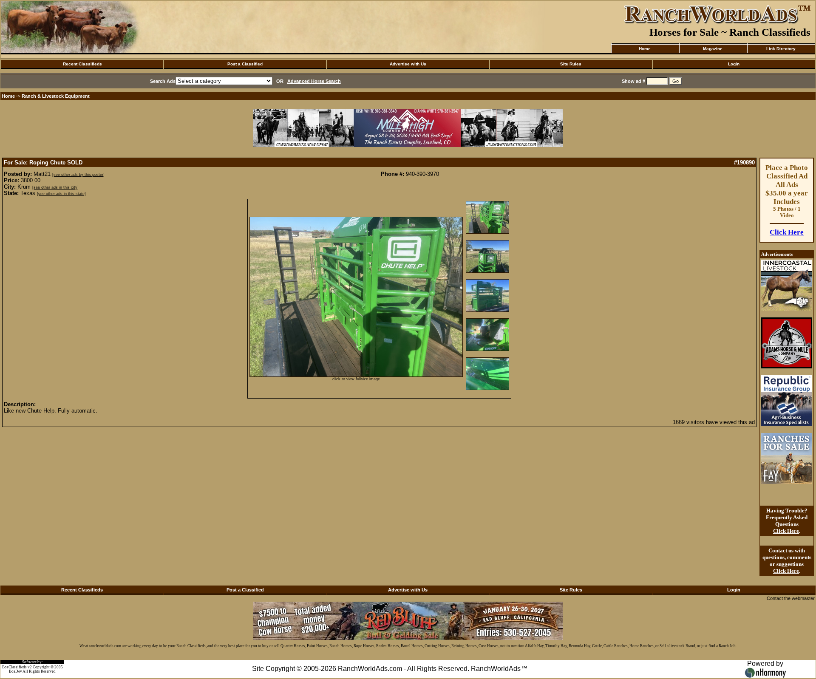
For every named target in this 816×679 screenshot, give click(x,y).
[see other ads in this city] (55, 187)
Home (645, 48)
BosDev (15, 671)
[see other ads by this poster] (78, 175)
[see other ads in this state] (61, 194)
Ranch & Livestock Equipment (56, 96)
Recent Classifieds (82, 64)
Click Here (787, 232)
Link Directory (781, 48)
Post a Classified (245, 64)
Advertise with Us (408, 64)
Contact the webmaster (791, 598)
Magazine (712, 48)
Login (734, 64)
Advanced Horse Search (314, 81)
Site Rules (570, 64)
